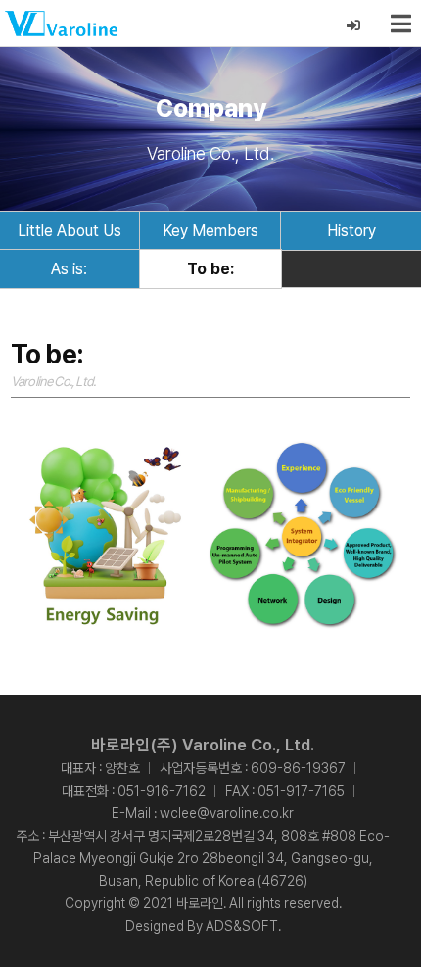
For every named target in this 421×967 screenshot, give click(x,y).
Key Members (210, 230)
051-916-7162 (161, 790)
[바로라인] (61, 23)
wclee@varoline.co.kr (227, 813)
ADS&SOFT (242, 926)
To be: (210, 269)
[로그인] (354, 26)
